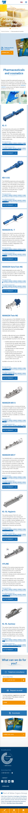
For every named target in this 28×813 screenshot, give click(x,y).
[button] (10, 28)
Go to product (8, 153)
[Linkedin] (6, 781)
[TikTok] (12, 781)
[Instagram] (2, 781)
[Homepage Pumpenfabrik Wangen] (3, 2)
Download (5, 52)
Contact (4, 778)
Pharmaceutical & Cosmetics (17, 31)
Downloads (5, 786)
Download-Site (8, 734)
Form (5, 702)
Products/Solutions (5, 31)
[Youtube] (9, 781)
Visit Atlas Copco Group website (14, 803)
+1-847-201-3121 (11, 680)
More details (8, 765)
